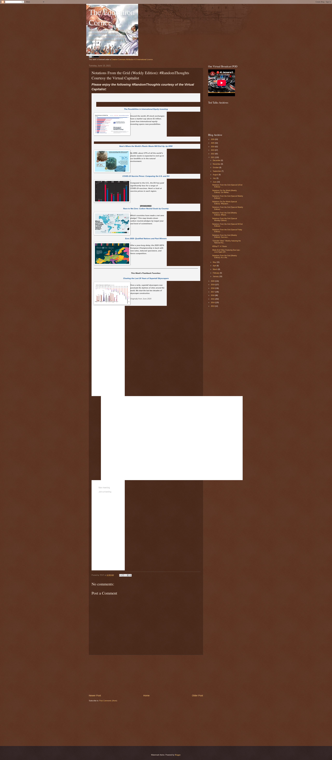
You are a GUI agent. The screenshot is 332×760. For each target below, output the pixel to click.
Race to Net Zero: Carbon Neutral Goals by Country (146, 209)
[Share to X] (125, 575)
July (214, 178)
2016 (213, 295)
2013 (213, 306)
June (215, 182)
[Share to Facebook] (128, 575)
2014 (213, 302)
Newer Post (95, 695)
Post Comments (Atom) (108, 701)
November (217, 164)
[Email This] (120, 575)
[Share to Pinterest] (130, 575)
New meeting (104, 487)
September (217, 171)
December (217, 160)
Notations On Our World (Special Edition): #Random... (224, 203)
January (216, 276)
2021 (213, 157)
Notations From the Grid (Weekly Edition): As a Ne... (224, 256)
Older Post (197, 695)
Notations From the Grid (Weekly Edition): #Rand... (224, 214)
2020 (213, 281)
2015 (213, 299)
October (216, 167)
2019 (213, 285)
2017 (213, 292)
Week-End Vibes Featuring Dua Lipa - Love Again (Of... (226, 251)
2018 (213, 288)
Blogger (177, 755)
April (215, 266)
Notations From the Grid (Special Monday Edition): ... (224, 219)
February (216, 273)
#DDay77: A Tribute (219, 246)
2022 (213, 154)
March (215, 269)
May (215, 262)
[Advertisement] (145, 674)
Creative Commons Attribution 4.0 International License (132, 59)
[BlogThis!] (123, 575)
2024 (213, 147)
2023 (213, 150)
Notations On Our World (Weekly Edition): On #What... (224, 191)
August (216, 175)
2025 (213, 143)
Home (146, 695)
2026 (213, 139)
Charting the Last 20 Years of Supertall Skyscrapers (146, 278)
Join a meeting (105, 491)
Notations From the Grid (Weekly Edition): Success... (224, 236)
